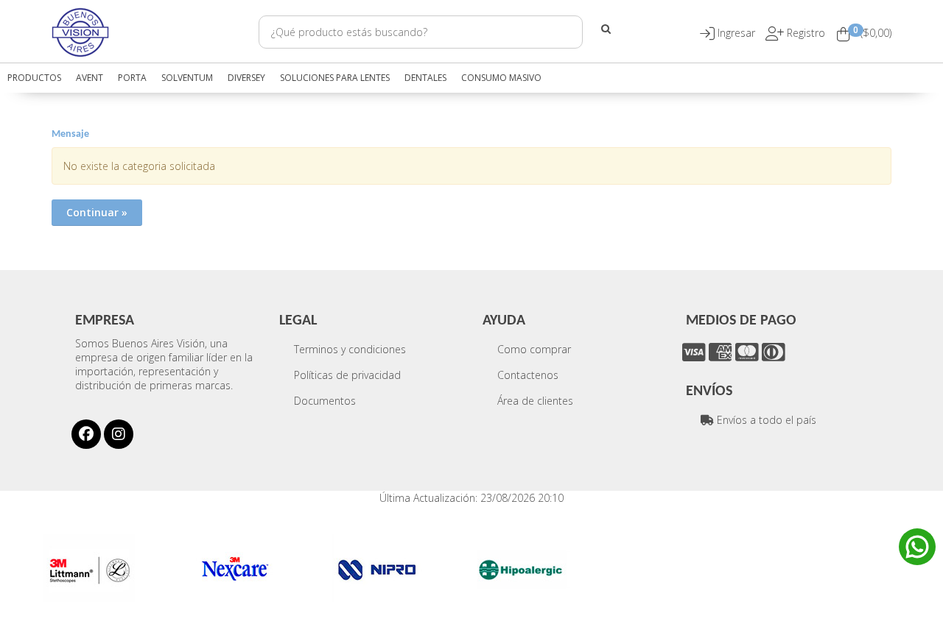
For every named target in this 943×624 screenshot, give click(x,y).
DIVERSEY (246, 77)
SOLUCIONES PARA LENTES (335, 77)
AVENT (89, 77)
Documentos (325, 401)
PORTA (132, 77)
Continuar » (96, 212)
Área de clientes (535, 401)
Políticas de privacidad (347, 375)
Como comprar (534, 349)
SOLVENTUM (187, 77)
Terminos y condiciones (350, 349)
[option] (112, 568)
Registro (804, 33)
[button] (738, 33)
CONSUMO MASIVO (501, 77)
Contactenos (527, 375)
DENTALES (425, 77)
